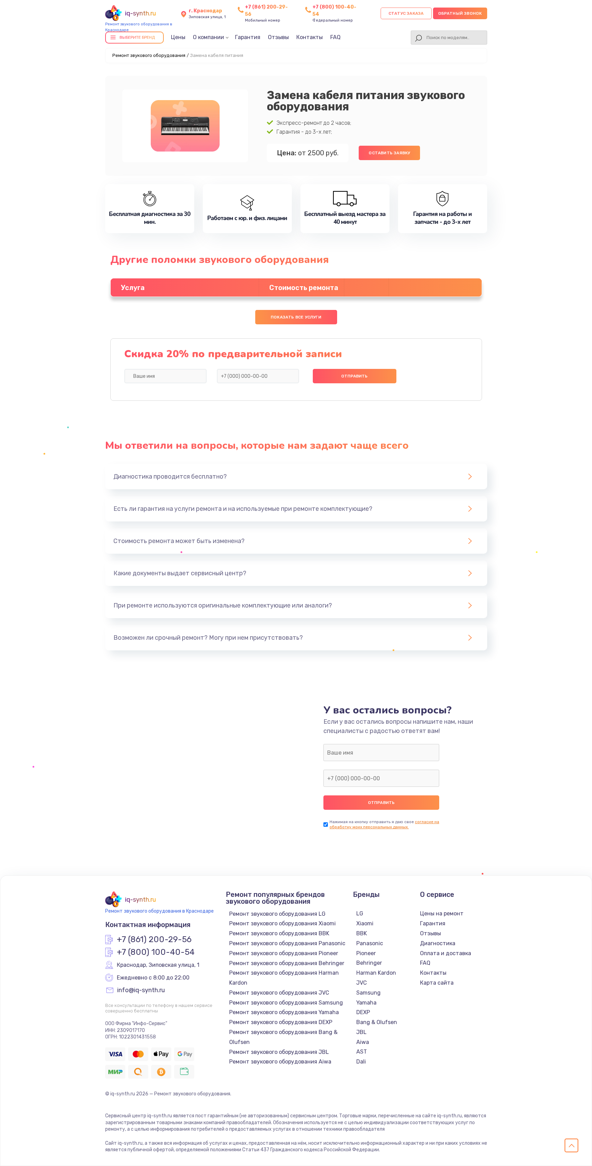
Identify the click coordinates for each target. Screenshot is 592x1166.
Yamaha (366, 1002)
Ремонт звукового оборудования (148, 55)
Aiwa (362, 1042)
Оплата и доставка (445, 953)
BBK (361, 933)
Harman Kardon (376, 973)
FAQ (335, 37)
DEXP (363, 1012)
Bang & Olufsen (376, 1022)
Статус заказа (406, 13)
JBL (361, 1032)
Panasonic (369, 943)
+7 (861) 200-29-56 (154, 939)
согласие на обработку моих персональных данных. (384, 824)
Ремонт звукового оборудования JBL (279, 1052)
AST (361, 1051)
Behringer (369, 963)
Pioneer (366, 953)
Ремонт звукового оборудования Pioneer (283, 953)
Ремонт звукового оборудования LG (277, 914)
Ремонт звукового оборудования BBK (279, 933)
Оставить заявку (389, 153)
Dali (361, 1061)
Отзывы (278, 37)
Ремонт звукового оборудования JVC (279, 992)
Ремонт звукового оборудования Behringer (286, 963)
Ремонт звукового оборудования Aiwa (280, 1061)
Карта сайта (437, 982)
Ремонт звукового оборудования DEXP (280, 1022)
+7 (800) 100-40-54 (156, 952)
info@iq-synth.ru (141, 990)
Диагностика (437, 943)
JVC (361, 982)
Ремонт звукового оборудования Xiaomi (282, 923)
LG (359, 913)
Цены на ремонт (442, 913)
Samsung (368, 992)
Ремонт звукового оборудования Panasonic (287, 943)
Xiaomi (364, 923)
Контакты (309, 37)
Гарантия (247, 37)
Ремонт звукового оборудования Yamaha (284, 1012)
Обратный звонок (460, 13)
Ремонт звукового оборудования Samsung (286, 1002)
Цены (178, 37)
